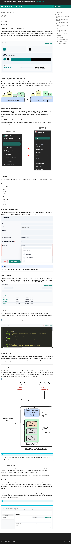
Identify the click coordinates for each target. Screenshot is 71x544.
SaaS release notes (40, 1)
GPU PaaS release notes (37, 3)
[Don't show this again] (69, 2)
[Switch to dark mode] (52, 6)
